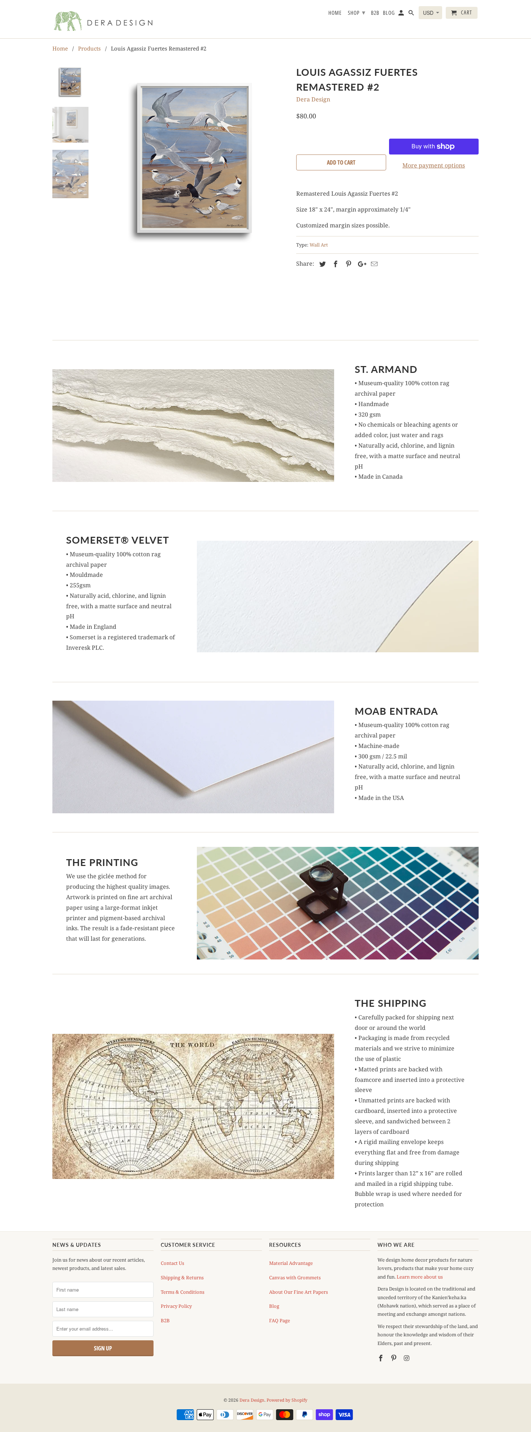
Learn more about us (420, 1277)
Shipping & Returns (182, 1277)
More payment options (433, 165)
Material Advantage (291, 1263)
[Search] (412, 14)
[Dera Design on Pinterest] (394, 1358)
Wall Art (319, 244)
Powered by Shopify (287, 1400)
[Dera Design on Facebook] (381, 1358)
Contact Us (172, 1263)
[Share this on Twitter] (321, 264)
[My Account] (401, 14)
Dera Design (313, 99)
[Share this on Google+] (360, 264)
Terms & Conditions (182, 1292)
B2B (165, 1320)
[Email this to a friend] (373, 264)
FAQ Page (279, 1320)
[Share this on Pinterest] (347, 264)
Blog (274, 1306)
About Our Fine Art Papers (298, 1292)
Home (335, 13)
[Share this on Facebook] (334, 264)
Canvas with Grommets (295, 1277)
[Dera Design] (103, 19)
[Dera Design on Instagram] (407, 1358)
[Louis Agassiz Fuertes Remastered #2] (194, 158)
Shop (357, 12)
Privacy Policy (176, 1306)
